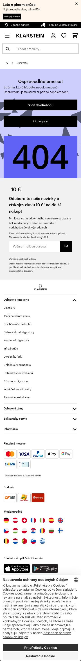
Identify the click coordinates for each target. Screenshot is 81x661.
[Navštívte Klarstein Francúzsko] (33, 520)
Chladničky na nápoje (17, 364)
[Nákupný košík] (75, 36)
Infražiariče (11, 348)
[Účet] (53, 35)
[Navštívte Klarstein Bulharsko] (51, 530)
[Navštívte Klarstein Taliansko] (42, 520)
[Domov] (11, 63)
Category (40, 121)
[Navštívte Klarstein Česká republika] (6, 530)
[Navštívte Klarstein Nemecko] (6, 520)
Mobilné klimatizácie (17, 316)
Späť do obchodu (40, 105)
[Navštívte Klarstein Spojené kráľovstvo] (60, 520)
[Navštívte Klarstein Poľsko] (24, 530)
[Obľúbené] (63, 36)
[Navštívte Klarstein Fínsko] (60, 530)
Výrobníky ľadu (13, 356)
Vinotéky (9, 307)
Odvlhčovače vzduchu (17, 324)
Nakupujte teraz (12, 16)
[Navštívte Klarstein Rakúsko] (15, 520)
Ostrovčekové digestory (19, 332)
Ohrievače (22, 63)
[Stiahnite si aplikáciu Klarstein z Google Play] (45, 568)
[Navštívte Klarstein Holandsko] (15, 541)
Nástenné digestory (16, 381)
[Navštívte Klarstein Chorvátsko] (33, 530)
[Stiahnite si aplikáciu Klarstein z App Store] (17, 568)
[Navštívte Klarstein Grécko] (42, 541)
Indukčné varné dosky (17, 389)
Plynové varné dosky (16, 397)
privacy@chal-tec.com (20, 271)
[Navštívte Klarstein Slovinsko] (33, 541)
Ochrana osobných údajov (22, 259)
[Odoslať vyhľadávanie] (7, 49)
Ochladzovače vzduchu (18, 373)
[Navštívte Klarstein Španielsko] (51, 520)
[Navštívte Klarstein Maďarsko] (15, 530)
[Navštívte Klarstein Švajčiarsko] (24, 520)
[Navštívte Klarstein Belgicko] (6, 541)
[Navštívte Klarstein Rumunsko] (42, 530)
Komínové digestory (16, 340)
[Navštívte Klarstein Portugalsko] (24, 541)
